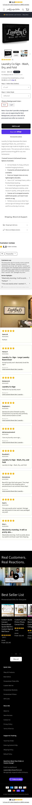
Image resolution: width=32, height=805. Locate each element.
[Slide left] (2, 54)
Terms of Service (9, 728)
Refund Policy (8, 754)
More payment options (16, 136)
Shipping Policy (8, 750)
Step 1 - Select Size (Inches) (10, 83)
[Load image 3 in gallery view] (24, 53)
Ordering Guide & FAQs (11, 745)
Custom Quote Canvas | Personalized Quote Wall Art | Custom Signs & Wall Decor (7, 626)
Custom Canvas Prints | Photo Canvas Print (20, 622)
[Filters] (2, 254)
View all (16, 659)
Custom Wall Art (8, 685)
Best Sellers (7, 677)
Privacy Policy (8, 724)
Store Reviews (8, 715)
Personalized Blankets (10, 690)
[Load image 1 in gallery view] (8, 53)
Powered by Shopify (23, 794)
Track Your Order (9, 741)
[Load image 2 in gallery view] (16, 53)
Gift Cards (7, 699)
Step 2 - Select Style (8, 92)
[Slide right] (30, 54)
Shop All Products (9, 672)
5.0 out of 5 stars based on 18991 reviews (16, 5)
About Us (6, 711)
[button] (4, 9)
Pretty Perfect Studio (12, 794)
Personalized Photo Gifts (11, 681)
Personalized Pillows (10, 694)
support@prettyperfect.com (13, 770)
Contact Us (7, 720)
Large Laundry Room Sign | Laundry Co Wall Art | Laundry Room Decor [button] (12, 369)
